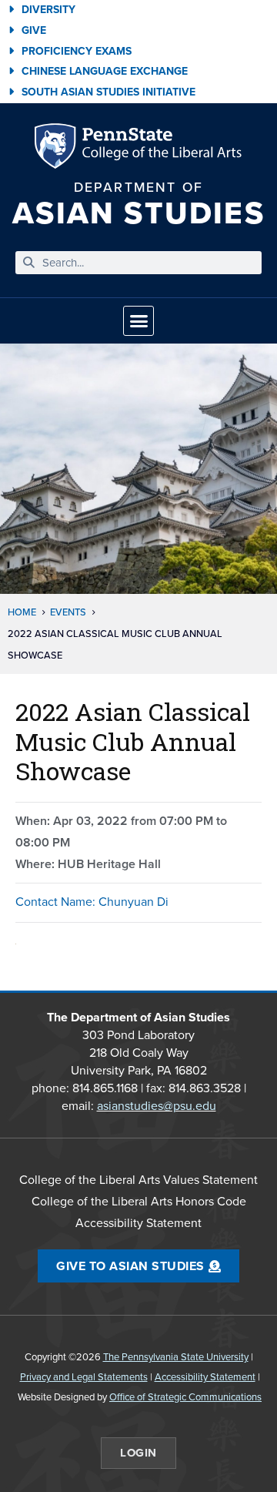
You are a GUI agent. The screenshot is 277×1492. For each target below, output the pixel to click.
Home (22, 612)
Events (68, 612)
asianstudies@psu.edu (156, 1106)
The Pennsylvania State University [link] (176, 1357)
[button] (138, 321)
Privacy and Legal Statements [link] (84, 1377)
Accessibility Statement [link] (205, 1377)
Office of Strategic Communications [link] (185, 1397)
